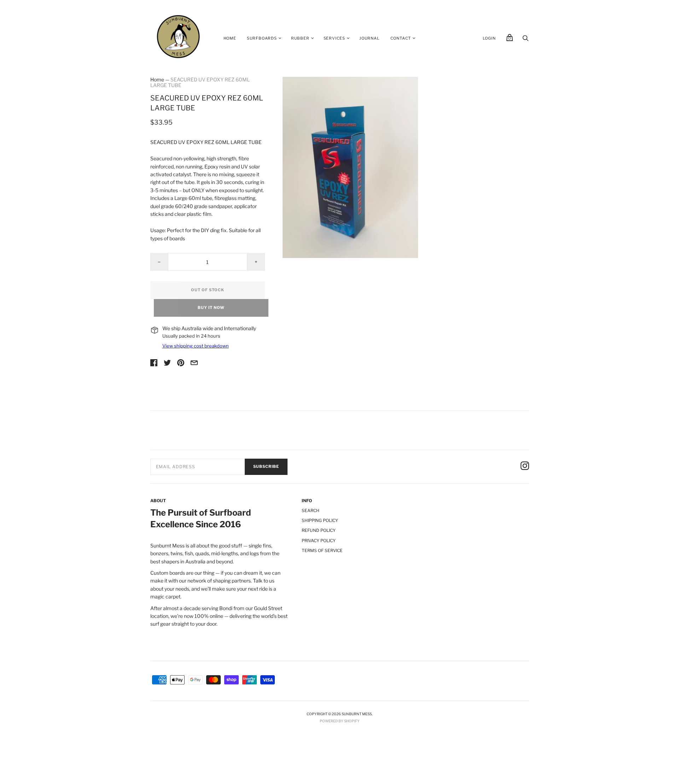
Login (489, 38)
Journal (369, 38)
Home (230, 38)
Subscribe (266, 466)
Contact (400, 38)
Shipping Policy (320, 520)
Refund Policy (319, 530)
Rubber (300, 38)
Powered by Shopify (340, 721)
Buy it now (211, 307)
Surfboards (262, 38)
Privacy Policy (319, 540)
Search (310, 510)
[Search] (525, 40)
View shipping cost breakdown (195, 346)
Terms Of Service (322, 550)
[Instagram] (525, 466)
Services (334, 38)
